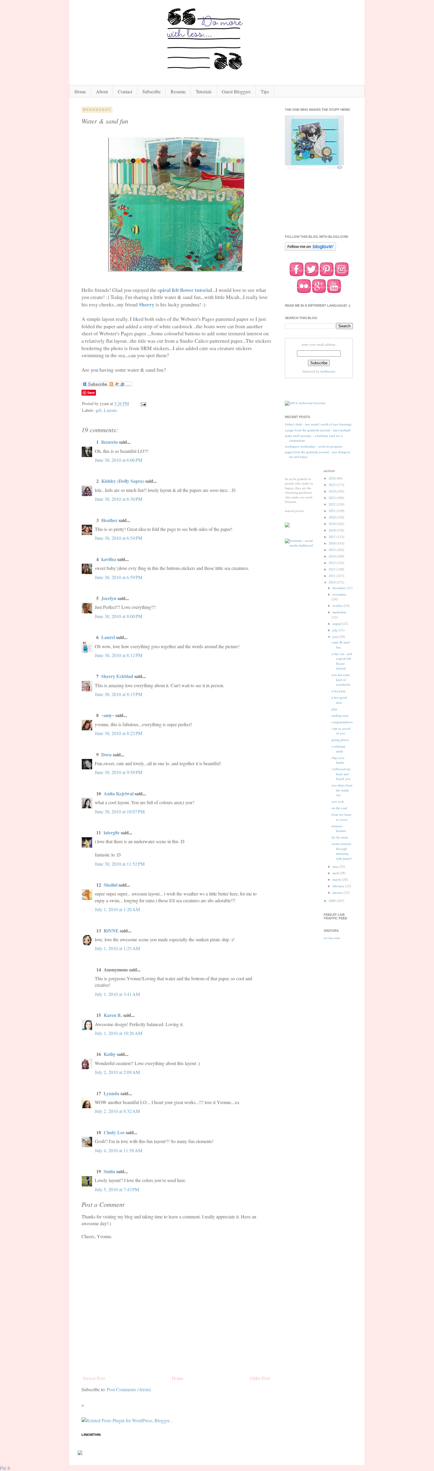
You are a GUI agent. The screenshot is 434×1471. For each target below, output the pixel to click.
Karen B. (113, 1015)
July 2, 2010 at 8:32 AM (117, 1111)
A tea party (339, 691)
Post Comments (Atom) (129, 1389)
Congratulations (342, 722)
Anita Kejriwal (118, 793)
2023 (333, 498)
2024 (333, 491)
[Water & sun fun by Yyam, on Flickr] (176, 275)
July (335, 630)
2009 (333, 901)
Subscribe (151, 91)
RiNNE (111, 930)
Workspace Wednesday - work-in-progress (313, 446)
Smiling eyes (340, 715)
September (339, 612)
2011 (333, 576)
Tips (265, 91)
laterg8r (112, 832)
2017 (333, 537)
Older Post (260, 1378)
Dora (106, 754)
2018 (333, 530)
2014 (333, 556)
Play (334, 709)
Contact (125, 91)
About (102, 91)
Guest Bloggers (236, 91)
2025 (333, 485)
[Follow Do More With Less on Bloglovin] (310, 250)
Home (80, 91)
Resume (178, 91)
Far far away (340, 837)
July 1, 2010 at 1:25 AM (117, 948)
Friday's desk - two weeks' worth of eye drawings (318, 424)
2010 (333, 582)
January (338, 892)
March (337, 879)
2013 (333, 563)
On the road (339, 808)
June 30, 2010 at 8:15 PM (118, 694)
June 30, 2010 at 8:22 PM (118, 733)
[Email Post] (143, 403)
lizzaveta (109, 441)
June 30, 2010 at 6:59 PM (118, 577)
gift (99, 410)
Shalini (111, 884)
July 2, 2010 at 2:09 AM (117, 1072)
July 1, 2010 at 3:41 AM (117, 994)
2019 (333, 524)
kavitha (108, 559)
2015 (333, 550)
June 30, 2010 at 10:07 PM (120, 811)
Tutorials (204, 91)
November (339, 594)
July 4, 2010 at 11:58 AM (118, 1150)
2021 (333, 511)
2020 (333, 517)
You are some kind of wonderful (341, 679)
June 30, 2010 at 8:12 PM (118, 655)
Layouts (110, 410)
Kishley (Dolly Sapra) (122, 480)
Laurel (108, 637)
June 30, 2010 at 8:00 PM (118, 616)
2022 (333, 504)
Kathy (110, 1054)
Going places (340, 740)
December (339, 588)
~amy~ (107, 715)
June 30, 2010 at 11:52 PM (120, 864)
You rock (338, 801)
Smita (109, 1171)
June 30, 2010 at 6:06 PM (118, 460)
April (336, 873)
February (338, 886)
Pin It (5, 1468)
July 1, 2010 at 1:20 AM (117, 909)
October (338, 605)
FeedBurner (327, 371)
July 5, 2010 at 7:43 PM (117, 1189)
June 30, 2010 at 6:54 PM (118, 538)
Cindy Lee (114, 1132)
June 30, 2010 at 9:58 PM (118, 772)
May (335, 866)
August (337, 623)
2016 (333, 543)
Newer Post (94, 1378)
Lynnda (111, 1093)
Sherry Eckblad (117, 676)
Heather (109, 520)
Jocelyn (108, 598)
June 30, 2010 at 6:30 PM (118, 499)
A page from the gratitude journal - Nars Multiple (318, 430)
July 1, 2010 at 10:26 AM (118, 1033)
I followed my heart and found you (341, 774)
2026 (333, 478)
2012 (333, 569)
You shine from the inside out (342, 790)
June (335, 636)
